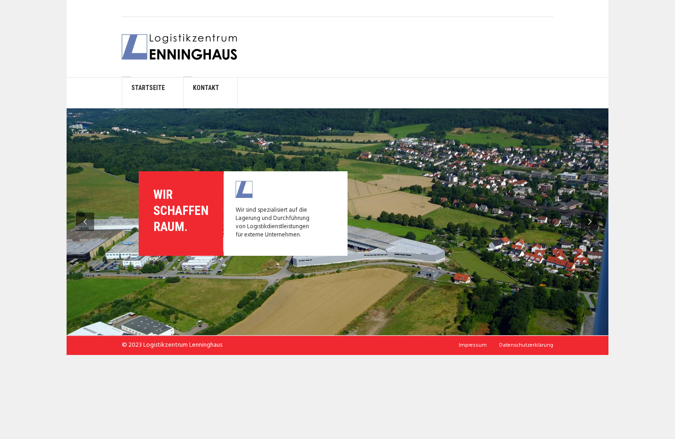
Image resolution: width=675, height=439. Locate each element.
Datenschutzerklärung (526, 345)
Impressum (473, 345)
